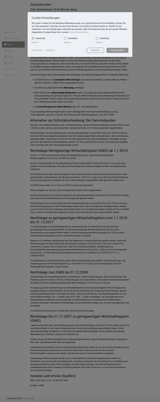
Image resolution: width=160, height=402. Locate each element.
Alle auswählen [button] (117, 50)
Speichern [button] (95, 50)
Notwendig (40, 38)
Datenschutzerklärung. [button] (79, 32)
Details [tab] (35, 42)
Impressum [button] (50, 50)
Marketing (104, 38)
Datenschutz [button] (37, 50)
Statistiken (72, 38)
